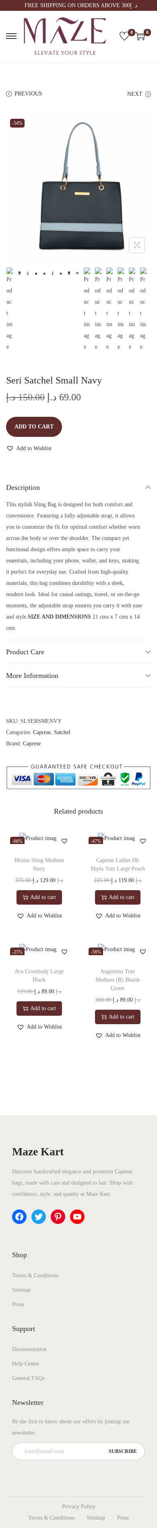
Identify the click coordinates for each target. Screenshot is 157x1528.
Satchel (62, 732)
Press (18, 1304)
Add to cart (34, 427)
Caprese (42, 732)
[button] (29, 448)
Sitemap (21, 1290)
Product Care (25, 652)
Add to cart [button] (43, 897)
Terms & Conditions (35, 1275)
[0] (124, 36)
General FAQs (28, 1378)
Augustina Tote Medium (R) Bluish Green (117, 979)
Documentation (29, 1349)
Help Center (25, 1364)
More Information (32, 676)
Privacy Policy (78, 1507)
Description (23, 487)
